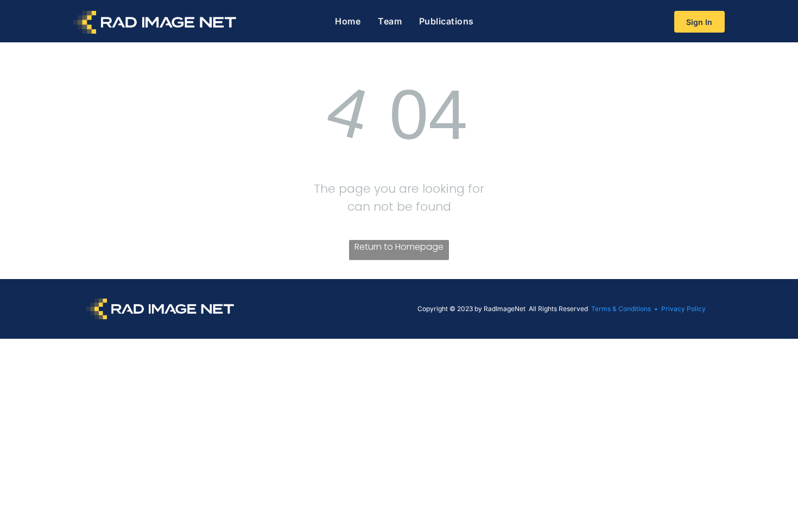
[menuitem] (347, 21)
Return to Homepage (399, 246)
